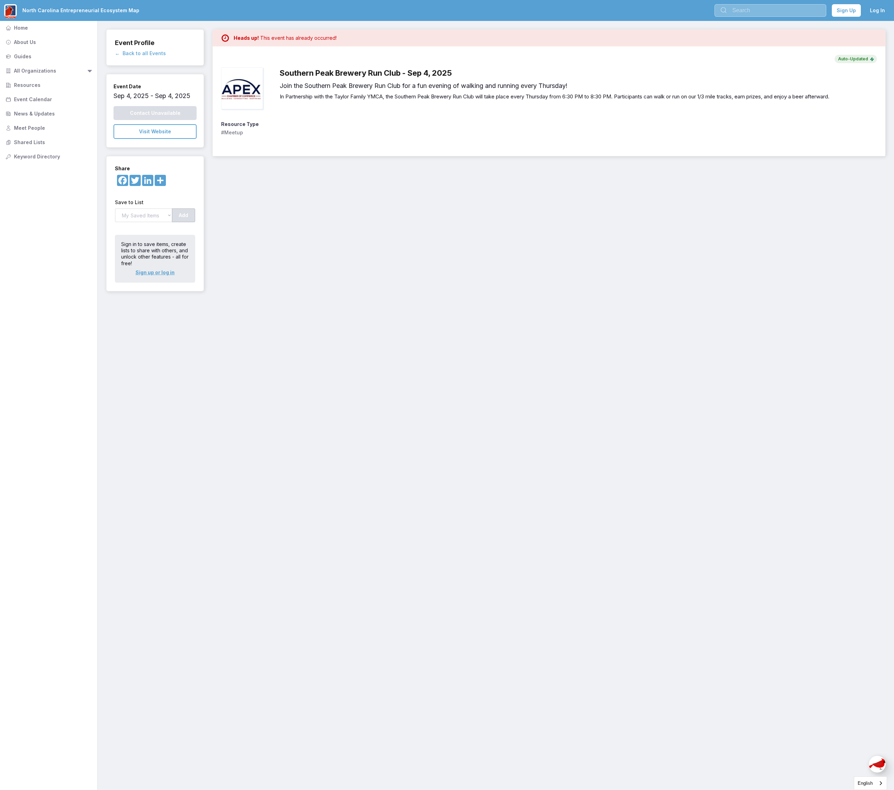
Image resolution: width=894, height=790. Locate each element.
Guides (17, 56)
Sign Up (846, 10)
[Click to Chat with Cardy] (877, 764)
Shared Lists (24, 142)
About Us (20, 42)
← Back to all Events (140, 53)
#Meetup (232, 132)
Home (16, 28)
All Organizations (30, 71)
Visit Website (155, 131)
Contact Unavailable (155, 113)
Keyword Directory (32, 156)
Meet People (24, 128)
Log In (877, 10)
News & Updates (29, 114)
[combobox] (870, 783)
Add (183, 215)
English (865, 783)
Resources (22, 85)
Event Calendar (28, 99)
